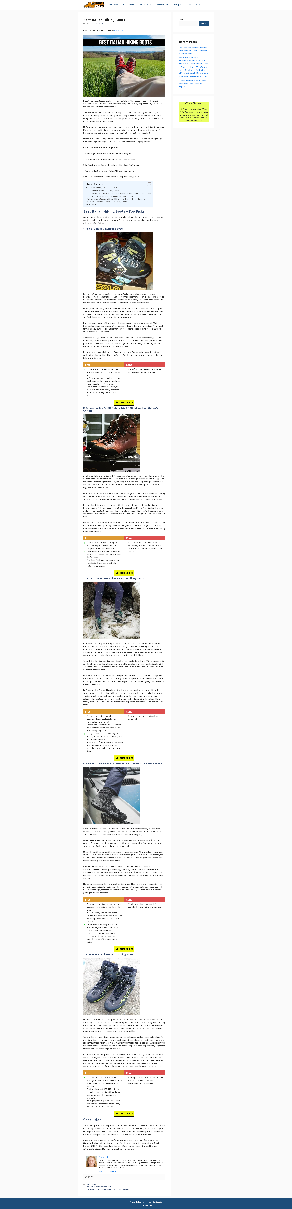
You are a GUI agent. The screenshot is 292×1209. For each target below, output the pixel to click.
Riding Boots (178, 5)
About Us (193, 5)
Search (182, 19)
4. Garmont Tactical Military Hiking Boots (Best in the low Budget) (117, 199)
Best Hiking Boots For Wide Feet (98, 1187)
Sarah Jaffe (119, 30)
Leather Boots (162, 5)
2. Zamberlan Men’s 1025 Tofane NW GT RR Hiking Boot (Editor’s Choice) (120, 193)
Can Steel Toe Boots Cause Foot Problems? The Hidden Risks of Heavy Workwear (193, 50)
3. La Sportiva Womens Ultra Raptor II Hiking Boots (111, 196)
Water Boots (128, 5)
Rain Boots (113, 5)
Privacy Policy (135, 1202)
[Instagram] (89, 1177)
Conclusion (91, 204)
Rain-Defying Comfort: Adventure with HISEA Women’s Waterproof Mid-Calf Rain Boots (193, 60)
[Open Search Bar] (205, 5)
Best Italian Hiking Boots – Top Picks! (102, 187)
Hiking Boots (91, 1184)
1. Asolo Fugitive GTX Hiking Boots (104, 190)
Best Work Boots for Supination (193, 76)
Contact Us (157, 1202)
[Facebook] (92, 1177)
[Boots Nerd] (94, 5)
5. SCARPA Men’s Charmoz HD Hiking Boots (108, 202)
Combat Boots (145, 5)
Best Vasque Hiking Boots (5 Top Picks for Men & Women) (108, 1189)
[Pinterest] (86, 1177)
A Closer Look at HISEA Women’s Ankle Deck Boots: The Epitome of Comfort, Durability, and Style (193, 70)
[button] (148, 184)
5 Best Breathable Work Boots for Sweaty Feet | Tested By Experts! (192, 83)
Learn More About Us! (107, 1171)
